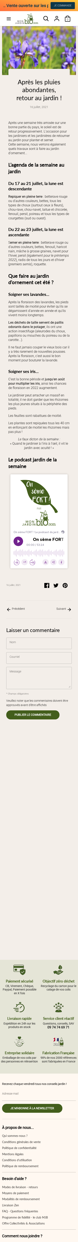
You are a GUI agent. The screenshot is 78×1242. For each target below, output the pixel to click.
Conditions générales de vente (21, 1142)
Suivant (61, 608)
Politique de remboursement (20, 1166)
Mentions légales (13, 1154)
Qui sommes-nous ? (14, 1135)
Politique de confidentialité (19, 1148)
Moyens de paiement (15, 1193)
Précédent (18, 608)
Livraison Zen (10, 1205)
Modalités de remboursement (21, 1199)
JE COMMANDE (63, 5)
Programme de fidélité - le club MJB (25, 1217)
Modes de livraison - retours (20, 1187)
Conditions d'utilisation (17, 1160)
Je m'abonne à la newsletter (32, 1108)
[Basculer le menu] (9, 18)
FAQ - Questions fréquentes (20, 1211)
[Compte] (57, 16)
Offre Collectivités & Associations (23, 1223)
